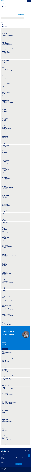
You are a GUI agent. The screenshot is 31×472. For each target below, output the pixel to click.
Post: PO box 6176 (3, 461)
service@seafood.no (21, 14)
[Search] (23, 18)
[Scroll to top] (29, 455)
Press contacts (3, 458)
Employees (17, 456)
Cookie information (3, 469)
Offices (2, 457)
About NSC (2, 3)
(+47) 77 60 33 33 (18, 462)
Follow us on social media (19, 457)
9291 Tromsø (2, 462)
